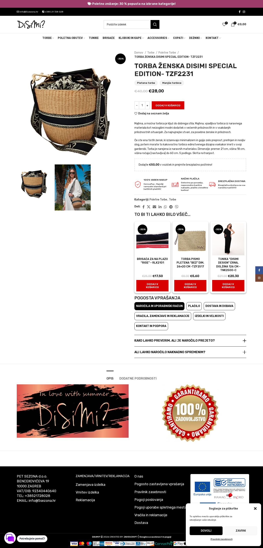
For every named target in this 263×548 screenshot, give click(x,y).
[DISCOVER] (150, 543)
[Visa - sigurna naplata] (74, 543)
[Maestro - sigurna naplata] (89, 543)
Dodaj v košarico (168, 105)
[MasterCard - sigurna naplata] (81, 543)
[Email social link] (154, 207)
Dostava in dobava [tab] (219, 306)
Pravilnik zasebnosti (222, 539)
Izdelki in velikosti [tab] (209, 316)
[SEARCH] (155, 24)
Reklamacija (85, 500)
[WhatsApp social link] (165, 207)
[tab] (110, 376)
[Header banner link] (131, 4)
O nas (138, 476)
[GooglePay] (178, 543)
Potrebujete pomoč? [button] (32, 538)
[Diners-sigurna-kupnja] (141, 543)
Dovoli (206, 530)
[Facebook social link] (240, 11)
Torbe (151, 52)
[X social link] (149, 207)
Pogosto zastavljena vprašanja (159, 484)
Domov (139, 52)
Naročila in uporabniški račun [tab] (159, 306)
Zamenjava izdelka (90, 485)
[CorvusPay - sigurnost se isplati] (163, 543)
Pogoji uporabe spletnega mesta (160, 507)
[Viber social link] (176, 207)
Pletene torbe (146, 82)
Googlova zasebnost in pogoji (155, 537)
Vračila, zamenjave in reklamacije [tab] (162, 316)
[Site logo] (31, 24)
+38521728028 (37, 496)
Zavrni (241, 530)
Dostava (141, 523)
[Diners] (127, 543)
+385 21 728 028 (53, 11)
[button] (255, 508)
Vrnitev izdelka (87, 492)
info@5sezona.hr (28, 11)
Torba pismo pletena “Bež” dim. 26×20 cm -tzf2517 (190, 262)
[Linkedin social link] (160, 207)
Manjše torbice (171, 82)
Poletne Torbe (167, 52)
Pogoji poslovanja (148, 500)
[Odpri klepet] (10, 538)
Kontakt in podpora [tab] (151, 326)
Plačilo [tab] (194, 306)
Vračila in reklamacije (150, 515)
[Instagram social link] (244, 11)
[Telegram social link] (171, 207)
